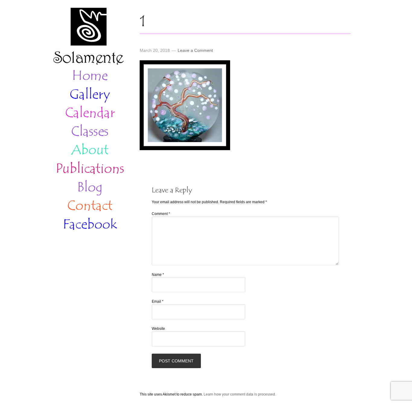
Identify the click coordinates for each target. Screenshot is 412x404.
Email (157, 301)
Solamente (88, 37)
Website (158, 329)
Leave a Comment (195, 50)
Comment (161, 214)
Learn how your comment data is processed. (240, 394)
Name (158, 275)
